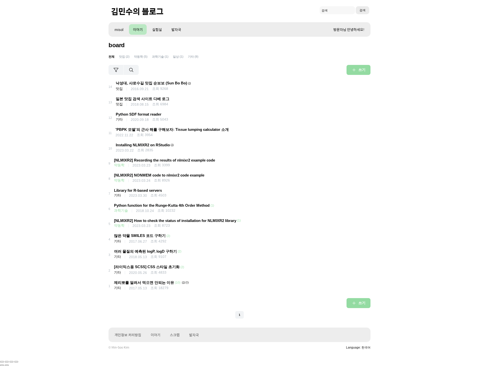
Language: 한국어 (358, 347)
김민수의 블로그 (137, 11)
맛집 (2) (124, 56)
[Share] (7, 362)
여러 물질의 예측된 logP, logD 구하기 (145, 251)
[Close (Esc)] (2, 362)
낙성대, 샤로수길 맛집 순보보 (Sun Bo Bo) (151, 83)
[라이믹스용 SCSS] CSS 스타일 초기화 (147, 267)
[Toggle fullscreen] (11, 362)
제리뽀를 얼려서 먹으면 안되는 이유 (144, 282)
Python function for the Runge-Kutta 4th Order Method (162, 205)
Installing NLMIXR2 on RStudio (143, 145)
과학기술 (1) (160, 56)
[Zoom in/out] (16, 362)
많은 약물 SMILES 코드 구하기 (140, 235)
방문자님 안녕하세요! (348, 29)
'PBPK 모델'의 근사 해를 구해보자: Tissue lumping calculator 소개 (172, 129)
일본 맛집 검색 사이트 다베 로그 (142, 99)
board (117, 45)
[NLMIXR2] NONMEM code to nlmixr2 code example (159, 175)
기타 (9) (193, 56)
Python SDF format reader (138, 114)
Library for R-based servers (138, 190)
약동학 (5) (140, 56)
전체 (112, 56)
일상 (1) (178, 56)
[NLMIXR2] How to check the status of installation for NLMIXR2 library (175, 220)
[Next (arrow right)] (7, 365)
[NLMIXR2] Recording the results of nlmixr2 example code (164, 160)
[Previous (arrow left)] (2, 365)
